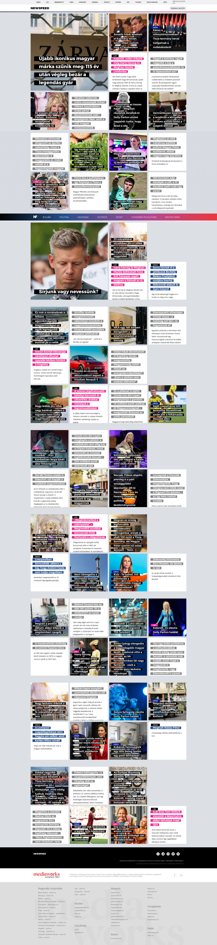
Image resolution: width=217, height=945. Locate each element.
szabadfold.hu (80, 910)
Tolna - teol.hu (43, 937)
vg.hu (77, 929)
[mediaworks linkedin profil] (180, 875)
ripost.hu (150, 889)
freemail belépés (178, 8)
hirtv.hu (77, 913)
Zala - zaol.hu (80, 895)
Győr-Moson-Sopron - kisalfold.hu (51, 913)
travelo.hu (115, 913)
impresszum (170, 861)
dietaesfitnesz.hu (117, 916)
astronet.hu (115, 893)
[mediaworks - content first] (47, 875)
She (128, 2)
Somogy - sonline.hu (46, 931)
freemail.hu (151, 910)
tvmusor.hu (115, 925)
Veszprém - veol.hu (82, 892)
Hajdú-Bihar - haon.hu (47, 916)
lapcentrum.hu (153, 920)
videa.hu (150, 917)
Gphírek (118, 2)
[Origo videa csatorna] (173, 853)
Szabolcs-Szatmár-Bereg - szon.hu (52, 934)
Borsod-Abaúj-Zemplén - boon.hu (51, 901)
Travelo (107, 2)
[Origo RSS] (178, 853)
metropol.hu (152, 892)
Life (47, 2)
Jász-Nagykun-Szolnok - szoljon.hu (52, 922)
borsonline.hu (116, 938)
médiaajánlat (179, 861)
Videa (71, 2)
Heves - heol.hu (44, 919)
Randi (139, 2)
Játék (165, 2)
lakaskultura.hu (117, 899)
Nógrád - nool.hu (45, 928)
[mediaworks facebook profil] (174, 875)
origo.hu (78, 917)
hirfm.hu (150, 935)
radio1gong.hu (153, 932)
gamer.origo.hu (117, 901)
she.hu (150, 898)
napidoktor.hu (116, 907)
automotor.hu (116, 896)
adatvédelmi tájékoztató (127, 861)
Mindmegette (59, 2)
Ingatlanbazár (152, 2)
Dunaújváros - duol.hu (47, 907)
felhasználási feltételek (145, 861)
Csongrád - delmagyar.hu (48, 904)
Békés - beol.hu (44, 899)
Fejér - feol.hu (43, 910)
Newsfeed (82, 2)
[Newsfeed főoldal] (40, 853)
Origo (38, 2)
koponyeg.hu (152, 913)
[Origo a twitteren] (163, 853)
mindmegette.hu (117, 910)
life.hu (149, 895)
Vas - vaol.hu (80, 889)
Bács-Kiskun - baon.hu (47, 893)
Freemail (95, 2)
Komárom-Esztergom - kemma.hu (51, 925)
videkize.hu (115, 922)
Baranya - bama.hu (45, 896)
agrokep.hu (79, 932)
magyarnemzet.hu (82, 907)
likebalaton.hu (116, 904)
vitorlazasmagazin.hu (119, 919)
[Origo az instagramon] (168, 853)
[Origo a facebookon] (158, 853)
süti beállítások (159, 861)
